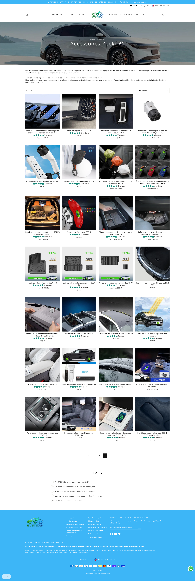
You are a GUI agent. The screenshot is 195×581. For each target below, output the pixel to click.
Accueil (92, 39)
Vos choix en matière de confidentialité (74, 532)
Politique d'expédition (95, 524)
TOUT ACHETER (78, 15)
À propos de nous (72, 518)
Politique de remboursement (97, 527)
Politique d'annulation (95, 531)
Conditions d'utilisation (74, 527)
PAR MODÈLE (59, 15)
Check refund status (95, 537)
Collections (100, 39)
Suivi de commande (135, 15)
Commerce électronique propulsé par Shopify (97, 573)
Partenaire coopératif (73, 536)
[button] (38, 135)
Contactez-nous (71, 521)
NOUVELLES (115, 15)
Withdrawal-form (94, 534)
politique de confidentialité (75, 524)
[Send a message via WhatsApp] (191, 569)
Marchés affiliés (93, 521)
